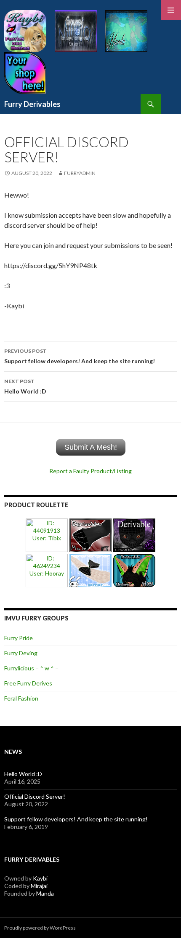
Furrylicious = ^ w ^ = (31, 668)
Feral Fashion (21, 698)
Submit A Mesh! (90, 447)
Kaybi (40, 878)
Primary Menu (171, 10)
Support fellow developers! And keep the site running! (79, 356)
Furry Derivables (32, 104)
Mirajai (39, 885)
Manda (45, 893)
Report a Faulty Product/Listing (90, 470)
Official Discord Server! (34, 796)
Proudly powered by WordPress (40, 928)
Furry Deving (20, 653)
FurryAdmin (80, 173)
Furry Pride (18, 637)
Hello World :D (25, 386)
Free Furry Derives (28, 683)
